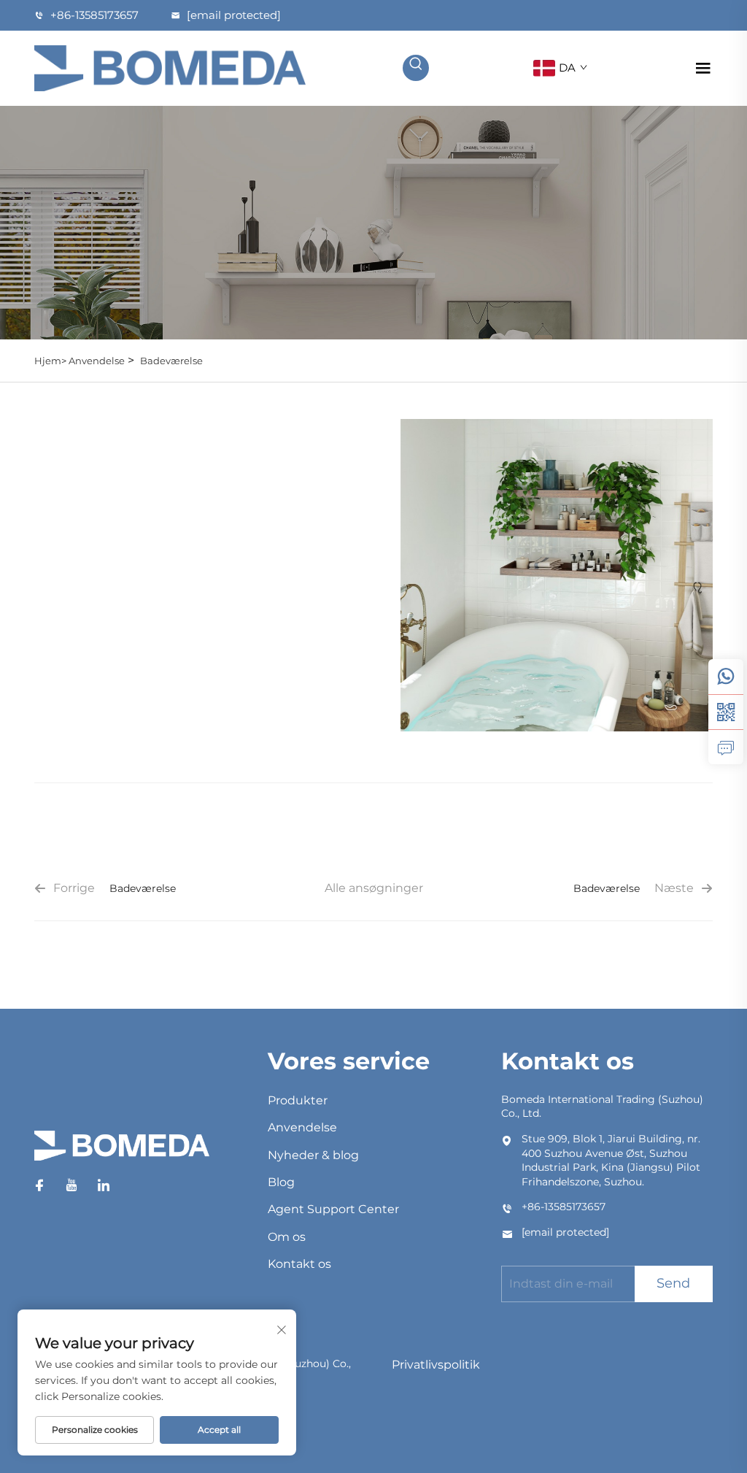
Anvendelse (97, 360)
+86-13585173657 (94, 15)
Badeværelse (171, 360)
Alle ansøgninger (374, 888)
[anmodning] (725, 746)
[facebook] (39, 1185)
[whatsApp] (725, 676)
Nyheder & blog (313, 1155)
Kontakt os (299, 1264)
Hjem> (51, 360)
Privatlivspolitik (436, 1365)
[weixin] (725, 711)
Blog (281, 1182)
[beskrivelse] (121, 1152)
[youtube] (71, 1185)
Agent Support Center (333, 1209)
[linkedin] (103, 1185)
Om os (287, 1237)
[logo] (170, 67)
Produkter (298, 1100)
